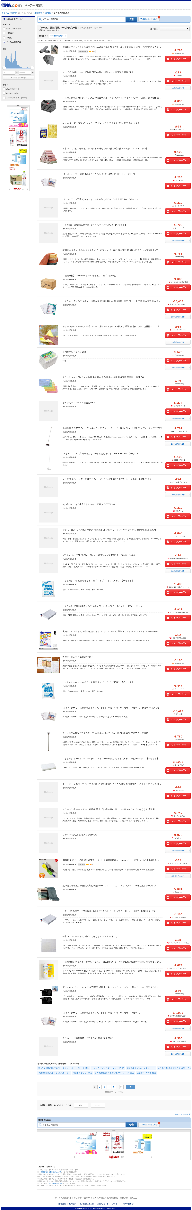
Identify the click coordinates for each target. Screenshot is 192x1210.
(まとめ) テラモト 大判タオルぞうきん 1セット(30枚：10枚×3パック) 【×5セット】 (102, 1012)
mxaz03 (130, 1073)
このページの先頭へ (180, 1114)
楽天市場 (12, 89)
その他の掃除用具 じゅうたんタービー (54, 1073)
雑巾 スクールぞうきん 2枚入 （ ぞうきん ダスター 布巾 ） (90, 936)
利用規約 (72, 1204)
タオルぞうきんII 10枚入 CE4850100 (80, 835)
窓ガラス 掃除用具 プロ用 (49, 1068)
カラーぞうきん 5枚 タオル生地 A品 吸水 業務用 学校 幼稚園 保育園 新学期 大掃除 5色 (103, 377)
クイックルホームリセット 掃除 (76, 1068)
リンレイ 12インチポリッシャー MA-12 (108, 1068)
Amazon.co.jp (14, 93)
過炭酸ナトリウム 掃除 (146, 1073)
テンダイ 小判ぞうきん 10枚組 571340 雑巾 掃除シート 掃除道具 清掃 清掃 (98, 72)
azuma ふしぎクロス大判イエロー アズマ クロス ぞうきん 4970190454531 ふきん (101, 123)
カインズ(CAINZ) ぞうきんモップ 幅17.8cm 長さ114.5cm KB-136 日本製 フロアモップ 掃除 (105, 733)
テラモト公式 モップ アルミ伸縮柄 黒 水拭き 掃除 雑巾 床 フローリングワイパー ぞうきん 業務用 (109, 809)
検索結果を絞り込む (150, 19)
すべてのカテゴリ (13, 29)
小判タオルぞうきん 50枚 (74, 352)
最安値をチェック (177, 876)
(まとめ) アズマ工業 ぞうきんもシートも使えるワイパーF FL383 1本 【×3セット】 (102, 199)
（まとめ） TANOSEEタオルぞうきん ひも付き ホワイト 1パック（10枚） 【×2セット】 (104, 606)
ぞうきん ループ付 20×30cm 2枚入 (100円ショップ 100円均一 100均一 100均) (99, 555)
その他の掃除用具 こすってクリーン (110, 1073)
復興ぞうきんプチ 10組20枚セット (79, 657)
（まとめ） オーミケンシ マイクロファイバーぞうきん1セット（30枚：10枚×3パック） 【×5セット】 (111, 758)
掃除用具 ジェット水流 (82, 1073)
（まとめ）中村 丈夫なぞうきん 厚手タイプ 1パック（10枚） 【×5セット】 (98, 580)
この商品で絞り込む (178, 88)
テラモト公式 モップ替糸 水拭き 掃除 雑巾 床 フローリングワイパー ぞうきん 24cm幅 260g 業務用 (109, 530)
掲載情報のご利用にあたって (51, 1172)
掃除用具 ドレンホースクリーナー (141, 1068)
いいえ (98, 1105)
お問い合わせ (128, 1204)
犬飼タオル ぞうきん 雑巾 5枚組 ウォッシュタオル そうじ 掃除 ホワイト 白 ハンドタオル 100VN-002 (110, 631)
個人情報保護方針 (87, 1204)
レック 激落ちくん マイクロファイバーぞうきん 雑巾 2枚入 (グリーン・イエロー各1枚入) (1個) (107, 479)
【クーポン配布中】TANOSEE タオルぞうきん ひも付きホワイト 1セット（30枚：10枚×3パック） (109, 911)
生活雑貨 (10, 33)
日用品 (9, 38)
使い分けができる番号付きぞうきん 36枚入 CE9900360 (89, 504)
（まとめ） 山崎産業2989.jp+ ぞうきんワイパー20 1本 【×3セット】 (95, 225)
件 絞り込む (18, 78)
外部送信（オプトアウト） (108, 1204)
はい (81, 1105)
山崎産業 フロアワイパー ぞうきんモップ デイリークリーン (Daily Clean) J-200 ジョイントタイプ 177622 (112, 428)
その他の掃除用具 (57, 36)
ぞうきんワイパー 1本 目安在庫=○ (79, 402)
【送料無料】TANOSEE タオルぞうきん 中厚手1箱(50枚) (89, 275)
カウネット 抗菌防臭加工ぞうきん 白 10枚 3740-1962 (88, 1038)
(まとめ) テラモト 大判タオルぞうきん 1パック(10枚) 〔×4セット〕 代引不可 (99, 174)
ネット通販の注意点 (55, 1183)
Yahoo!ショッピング (16, 98)
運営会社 (62, 1204)
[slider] (4, 68)
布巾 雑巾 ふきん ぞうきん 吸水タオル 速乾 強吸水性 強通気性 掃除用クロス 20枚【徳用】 (105, 148)
